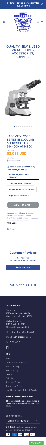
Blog (8, 358)
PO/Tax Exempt (13, 366)
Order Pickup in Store (16, 362)
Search (9, 374)
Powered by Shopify (22, 430)
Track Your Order (14, 386)
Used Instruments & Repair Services (22, 390)
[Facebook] (7, 347)
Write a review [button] (23, 267)
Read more (12, 223)
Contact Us (36, 443)
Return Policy (12, 370)
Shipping (10, 378)
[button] (14, 126)
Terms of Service (14, 382)
